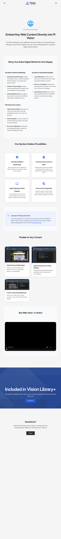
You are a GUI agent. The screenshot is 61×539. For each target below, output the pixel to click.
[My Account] (56, 3)
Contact (31, 433)
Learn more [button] (30, 400)
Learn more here (36, 222)
